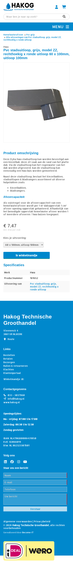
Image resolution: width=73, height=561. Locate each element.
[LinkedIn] (5, 462)
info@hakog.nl (16, 398)
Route (11, 339)
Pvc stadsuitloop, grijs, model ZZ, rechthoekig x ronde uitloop (44, 286)
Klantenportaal (12, 373)
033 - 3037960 (16, 395)
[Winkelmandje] (64, 7)
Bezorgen (9, 362)
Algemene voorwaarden (17, 521)
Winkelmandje (13, 379)
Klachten (8, 369)
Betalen (8, 358)
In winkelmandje (26, 255)
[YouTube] (25, 462)
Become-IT (28, 532)
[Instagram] (19, 462)
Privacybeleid (42, 521)
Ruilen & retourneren (15, 365)
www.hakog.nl (11, 402)
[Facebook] (12, 462)
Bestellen (9, 355)
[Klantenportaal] (56, 7)
